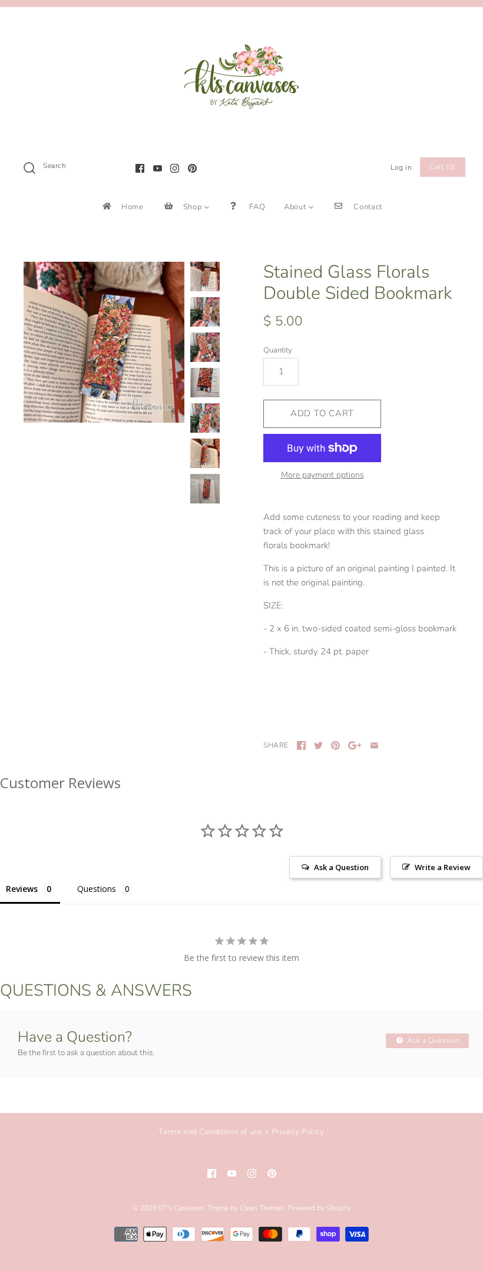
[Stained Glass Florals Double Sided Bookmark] (104, 342)
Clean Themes (262, 1208)
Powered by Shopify (318, 1208)
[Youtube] (157, 168)
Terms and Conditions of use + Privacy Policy (241, 1132)
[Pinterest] (192, 168)
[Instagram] (174, 168)
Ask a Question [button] (341, 867)
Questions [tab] (96, 888)
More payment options (322, 475)
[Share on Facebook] (301, 745)
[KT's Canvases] (241, 26)
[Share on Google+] (355, 745)
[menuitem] (122, 206)
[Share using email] (374, 745)
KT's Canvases (181, 1208)
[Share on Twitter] (318, 745)
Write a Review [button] (443, 867)
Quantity (277, 350)
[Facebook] (139, 168)
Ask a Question (432, 1040)
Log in (401, 167)
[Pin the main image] (335, 745)
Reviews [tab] (22, 888)
